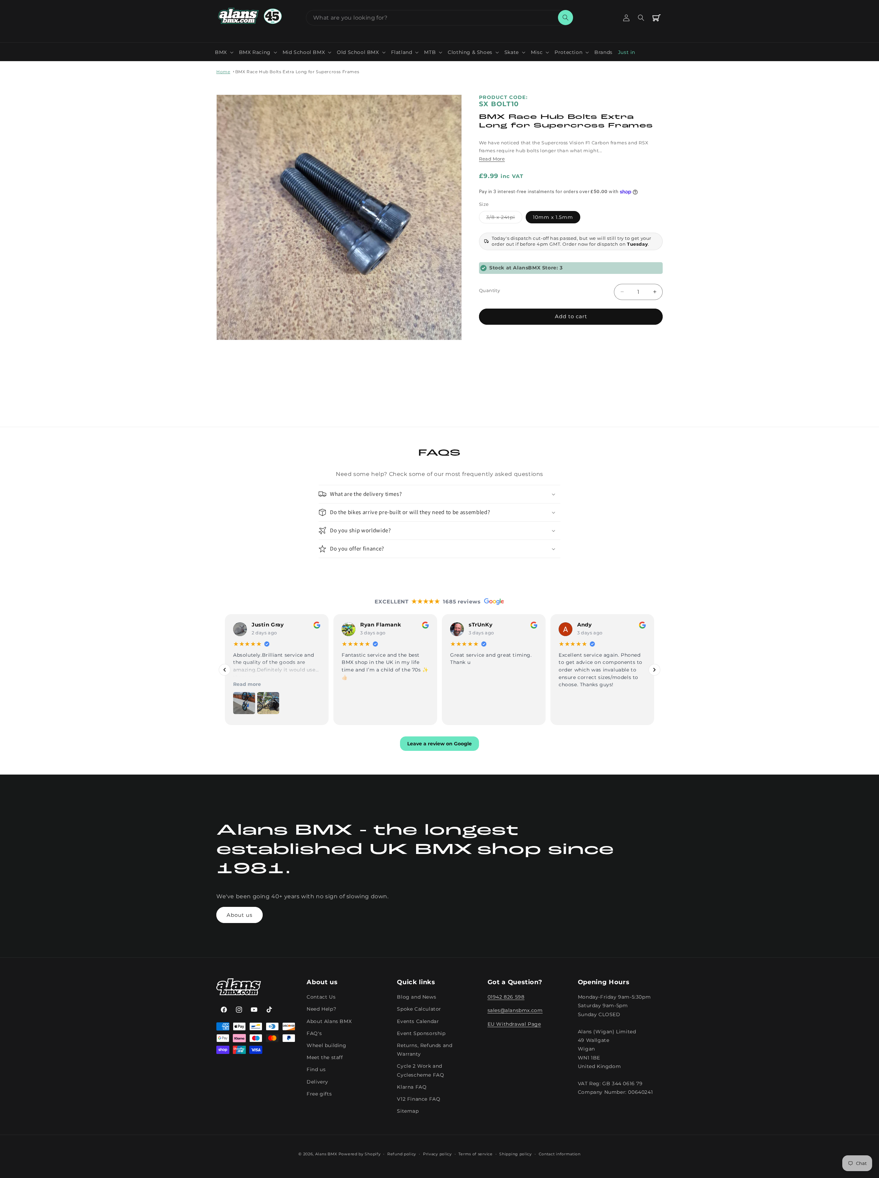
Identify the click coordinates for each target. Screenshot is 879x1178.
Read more (247, 684)
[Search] (565, 17)
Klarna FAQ (411, 1087)
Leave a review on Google (439, 744)
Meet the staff (325, 1058)
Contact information (560, 1154)
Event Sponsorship (421, 1033)
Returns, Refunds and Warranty (424, 1050)
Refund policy (401, 1154)
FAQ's (314, 1033)
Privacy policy (437, 1154)
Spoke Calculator (419, 1009)
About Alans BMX (329, 1021)
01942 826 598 (506, 997)
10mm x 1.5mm (553, 217)
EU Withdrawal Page (514, 1024)
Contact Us (321, 997)
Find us (316, 1070)
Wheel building (326, 1046)
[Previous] (224, 670)
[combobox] (439, 17)
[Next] (654, 670)
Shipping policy (515, 1154)
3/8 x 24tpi (504, 218)
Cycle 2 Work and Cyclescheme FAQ (420, 1070)
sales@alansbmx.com (515, 1011)
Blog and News (416, 997)
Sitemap (408, 1111)
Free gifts (319, 1094)
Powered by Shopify (360, 1154)
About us (239, 915)
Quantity (489, 290)
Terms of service (475, 1154)
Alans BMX (326, 1154)
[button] (224, 52)
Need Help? (321, 1009)
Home (223, 71)
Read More (492, 158)
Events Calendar (418, 1021)
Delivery (317, 1082)
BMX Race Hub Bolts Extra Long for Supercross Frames (297, 71)
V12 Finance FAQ (418, 1099)
